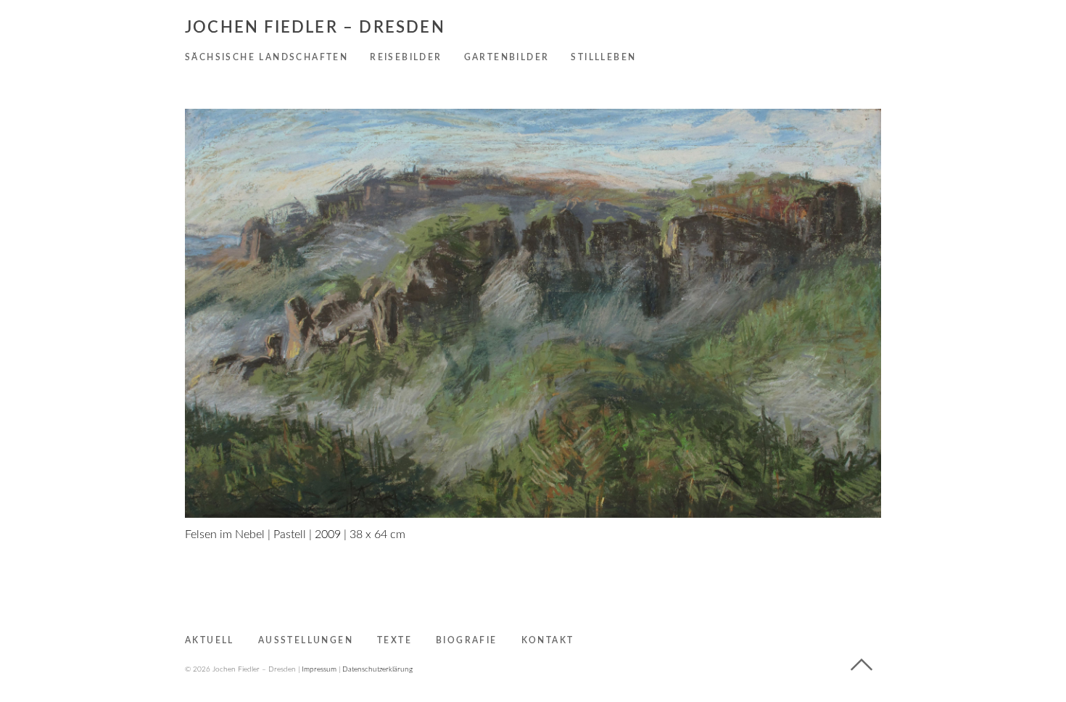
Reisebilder (406, 57)
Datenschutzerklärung (377, 669)
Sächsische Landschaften (266, 57)
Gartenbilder (507, 57)
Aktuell (209, 640)
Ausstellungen (305, 640)
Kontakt (547, 640)
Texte (394, 640)
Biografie (466, 640)
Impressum (319, 669)
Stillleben (603, 57)
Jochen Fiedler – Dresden (315, 28)
